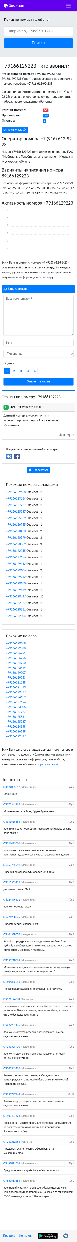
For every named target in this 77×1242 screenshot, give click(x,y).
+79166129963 (16, 677)
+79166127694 (16, 702)
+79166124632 (16, 697)
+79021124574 (11, 999)
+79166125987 (16, 511)
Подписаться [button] (40, 470)
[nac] (68, 6)
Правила (9, 1236)
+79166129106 (16, 570)
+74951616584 (11, 821)
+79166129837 (16, 692)
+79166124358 (16, 726)
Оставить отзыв (13, 129)
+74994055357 (11, 787)
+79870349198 (11, 804)
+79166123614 (16, 498)
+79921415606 (11, 843)
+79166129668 (16, 492)
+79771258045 (11, 917)
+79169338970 (11, 1046)
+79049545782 (11, 1068)
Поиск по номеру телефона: (26, 20)
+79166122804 (16, 616)
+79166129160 (16, 583)
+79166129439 (16, 590)
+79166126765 (16, 524)
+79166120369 (16, 544)
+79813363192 (11, 882)
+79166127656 (16, 557)
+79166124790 (16, 663)
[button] (38, 43)
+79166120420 (16, 531)
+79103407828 (11, 1116)
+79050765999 (11, 865)
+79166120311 (16, 609)
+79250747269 (11, 1094)
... (44, 407)
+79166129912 (16, 577)
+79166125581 (16, 717)
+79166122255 (16, 551)
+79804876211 (11, 982)
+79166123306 (16, 707)
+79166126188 (16, 731)
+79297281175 (11, 1025)
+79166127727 (16, 505)
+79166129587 (16, 596)
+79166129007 (16, 673)
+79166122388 (16, 648)
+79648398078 (11, 934)
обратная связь (48, 764)
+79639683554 (11, 1180)
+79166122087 (16, 736)
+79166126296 (16, 658)
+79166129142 (16, 564)
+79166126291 (16, 653)
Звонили (16, 6)
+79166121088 (16, 682)
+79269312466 (11, 1141)
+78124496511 (11, 899)
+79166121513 (16, 687)
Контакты (25, 1236)
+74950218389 (11, 960)
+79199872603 (11, 1163)
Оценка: (9, 363)
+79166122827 (16, 603)
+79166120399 (16, 538)
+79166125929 (16, 518)
